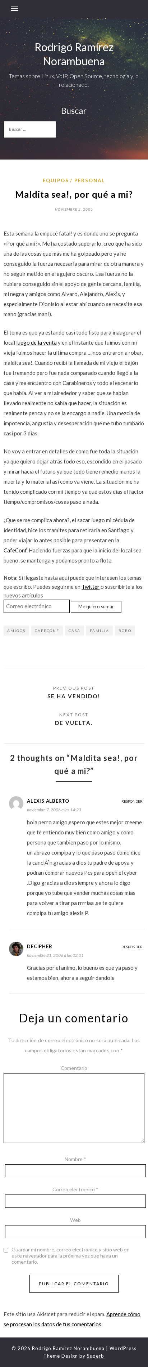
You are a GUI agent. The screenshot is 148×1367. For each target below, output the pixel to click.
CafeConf (15, 550)
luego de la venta (36, 342)
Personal (89, 180)
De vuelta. (74, 723)
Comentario (74, 1068)
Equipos (56, 180)
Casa (74, 630)
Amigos (16, 630)
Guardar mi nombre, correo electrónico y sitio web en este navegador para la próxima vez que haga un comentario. (70, 1256)
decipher (39, 946)
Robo (125, 630)
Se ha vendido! (74, 696)
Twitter (91, 586)
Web (75, 1220)
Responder (132, 801)
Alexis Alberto (48, 801)
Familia (99, 630)
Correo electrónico (75, 1189)
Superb (95, 1356)
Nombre (75, 1159)
